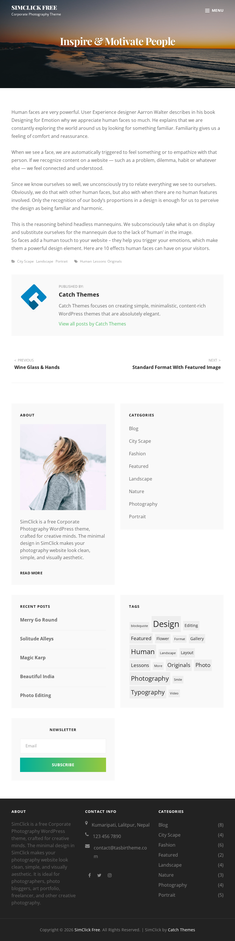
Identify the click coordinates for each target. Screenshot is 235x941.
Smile (178, 680)
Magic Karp (33, 657)
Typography (148, 692)
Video (174, 693)
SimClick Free (34, 7)
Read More (31, 572)
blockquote (139, 626)
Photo (202, 665)
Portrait (62, 261)
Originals (114, 261)
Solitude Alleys (37, 639)
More (158, 666)
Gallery (197, 638)
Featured (138, 466)
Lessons (99, 261)
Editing (191, 625)
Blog (133, 428)
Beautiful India (37, 676)
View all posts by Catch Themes (92, 324)
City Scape (25, 261)
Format (179, 639)
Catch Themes (181, 929)
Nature (136, 491)
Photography (143, 504)
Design (166, 624)
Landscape (44, 261)
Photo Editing (35, 695)
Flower (162, 638)
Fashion (137, 453)
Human (86, 261)
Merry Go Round (38, 620)
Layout (187, 652)
